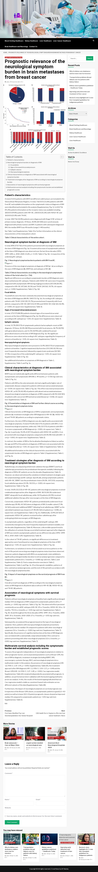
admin (8, 82)
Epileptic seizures (16, 169)
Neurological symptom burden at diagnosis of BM (24, 162)
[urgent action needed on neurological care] (35, 733)
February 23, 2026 (15, 747)
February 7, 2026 (37, 747)
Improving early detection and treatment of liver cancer (79, 93)
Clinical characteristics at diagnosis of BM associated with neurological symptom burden (31, 176)
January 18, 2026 (58, 750)
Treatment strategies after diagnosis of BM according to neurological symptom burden (35, 181)
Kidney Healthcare (31, 41)
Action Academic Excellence (77, 152)
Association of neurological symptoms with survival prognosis (28, 185)
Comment (9, 773)
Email (38, 799)
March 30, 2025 (16, 82)
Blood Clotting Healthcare (14, 41)
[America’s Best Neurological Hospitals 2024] (56, 733)
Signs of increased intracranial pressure (23, 167)
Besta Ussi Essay (73, 161)
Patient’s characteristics (15, 160)
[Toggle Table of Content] (61, 157)
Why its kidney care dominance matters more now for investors (80, 72)
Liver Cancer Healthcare (62, 41)
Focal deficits (15, 165)
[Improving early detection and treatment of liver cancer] (67, 839)
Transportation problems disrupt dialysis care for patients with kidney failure (80, 79)
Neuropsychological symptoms (20, 172)
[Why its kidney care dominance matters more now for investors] (11, 839)
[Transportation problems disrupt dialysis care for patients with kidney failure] (30, 839)
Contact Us (33, 46)
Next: (50, 713)
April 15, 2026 (33, 857)
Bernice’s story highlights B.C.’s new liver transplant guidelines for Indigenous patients (81, 100)
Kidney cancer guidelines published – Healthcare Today (81, 87)
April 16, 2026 (14, 855)
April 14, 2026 (51, 853)
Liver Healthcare (46, 41)
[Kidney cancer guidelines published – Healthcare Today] (49, 839)
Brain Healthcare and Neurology (16, 46)
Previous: (19, 713)
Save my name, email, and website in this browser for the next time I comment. (34, 816)
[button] (93, 40)
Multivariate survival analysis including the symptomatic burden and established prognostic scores (35, 188)
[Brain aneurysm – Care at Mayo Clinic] (13, 733)
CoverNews (55, 869)
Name (7, 799)
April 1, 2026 (70, 855)
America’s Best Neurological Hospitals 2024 (56, 745)
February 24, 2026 (85, 859)
